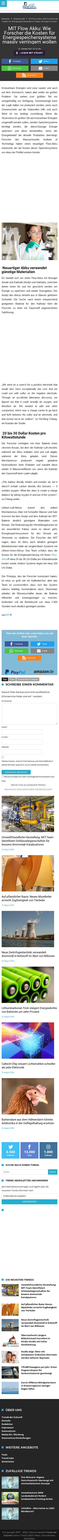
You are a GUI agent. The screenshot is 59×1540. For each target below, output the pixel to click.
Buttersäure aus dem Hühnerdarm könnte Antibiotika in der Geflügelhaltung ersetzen (28, 1121)
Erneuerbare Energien (28, 679)
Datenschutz (8, 1431)
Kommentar (7, 701)
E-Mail (5, 737)
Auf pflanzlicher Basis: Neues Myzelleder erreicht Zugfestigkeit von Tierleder (27, 898)
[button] (15, 61)
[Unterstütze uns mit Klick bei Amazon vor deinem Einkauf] (44, 671)
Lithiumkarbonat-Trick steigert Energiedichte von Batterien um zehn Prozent (29, 1009)
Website (5, 747)
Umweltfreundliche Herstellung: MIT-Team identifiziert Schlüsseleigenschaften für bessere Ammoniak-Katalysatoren (27, 841)
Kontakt (6, 1420)
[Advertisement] (29, 188)
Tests (4, 1454)
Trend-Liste (8, 1458)
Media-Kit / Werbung (13, 1434)
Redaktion (7, 1424)
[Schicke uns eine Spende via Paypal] (15, 671)
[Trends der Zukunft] (29, 6)
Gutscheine (8, 1461)
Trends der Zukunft (12, 1417)
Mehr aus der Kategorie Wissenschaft (28, 789)
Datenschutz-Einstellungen (16, 1437)
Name (5, 727)
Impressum (8, 1427)
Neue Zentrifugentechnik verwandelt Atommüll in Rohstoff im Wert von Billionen (28, 954)
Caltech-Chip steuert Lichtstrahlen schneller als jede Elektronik (28, 1065)
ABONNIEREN (29, 1201)
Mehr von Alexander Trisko (28, 785)
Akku (12, 679)
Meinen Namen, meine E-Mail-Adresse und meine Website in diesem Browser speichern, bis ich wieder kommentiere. (27, 763)
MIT (7, 614)
